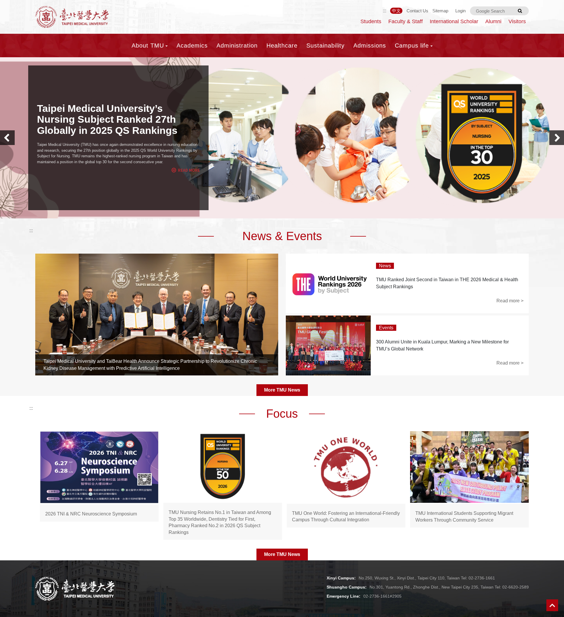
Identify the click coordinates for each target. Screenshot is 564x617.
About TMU (148, 45)
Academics (192, 45)
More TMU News (282, 389)
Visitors (517, 21)
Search (520, 11)
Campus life (412, 45)
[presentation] (7, 137)
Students (370, 21)
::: (384, 10)
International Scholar (454, 21)
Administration (237, 45)
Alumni (493, 21)
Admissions (369, 45)
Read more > (509, 300)
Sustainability (325, 45)
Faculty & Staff (405, 21)
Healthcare (282, 45)
